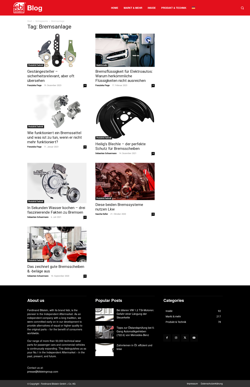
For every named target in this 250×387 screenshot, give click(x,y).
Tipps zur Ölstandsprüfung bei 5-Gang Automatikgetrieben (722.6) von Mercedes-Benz (136, 331)
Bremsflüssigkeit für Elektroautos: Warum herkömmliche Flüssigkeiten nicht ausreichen (124, 76)
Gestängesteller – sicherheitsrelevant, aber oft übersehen (50, 76)
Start (29, 21)
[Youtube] (194, 338)
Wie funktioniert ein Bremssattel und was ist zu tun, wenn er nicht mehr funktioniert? (54, 137)
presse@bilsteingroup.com (42, 371)
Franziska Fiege (34, 85)
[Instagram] (176, 338)
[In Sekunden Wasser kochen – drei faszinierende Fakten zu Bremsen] (57, 183)
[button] (242, 8)
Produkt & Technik (35, 65)
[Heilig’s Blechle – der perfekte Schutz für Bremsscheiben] (125, 117)
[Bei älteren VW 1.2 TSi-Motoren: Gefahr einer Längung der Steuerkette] (104, 314)
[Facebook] (167, 338)
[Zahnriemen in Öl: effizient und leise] (104, 349)
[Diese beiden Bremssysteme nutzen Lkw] (125, 181)
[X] (185, 338)
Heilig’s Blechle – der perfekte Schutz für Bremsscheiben (120, 146)
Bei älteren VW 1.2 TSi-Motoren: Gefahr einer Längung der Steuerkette (135, 313)
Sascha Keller (101, 214)
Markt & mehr (101, 65)
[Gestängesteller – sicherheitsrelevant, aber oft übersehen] (57, 50)
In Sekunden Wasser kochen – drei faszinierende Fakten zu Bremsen (56, 210)
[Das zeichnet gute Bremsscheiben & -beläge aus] (57, 244)
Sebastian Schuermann (106, 153)
